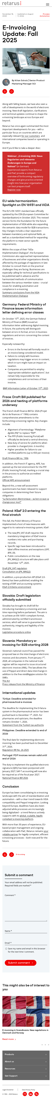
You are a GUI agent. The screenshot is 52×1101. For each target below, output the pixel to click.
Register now (14, 189)
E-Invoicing (20, 854)
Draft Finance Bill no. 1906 (15, 458)
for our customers (30, 135)
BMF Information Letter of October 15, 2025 (25, 388)
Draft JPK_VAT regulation (14, 568)
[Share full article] (4, 91)
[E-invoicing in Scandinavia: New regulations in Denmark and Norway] (26, 1011)
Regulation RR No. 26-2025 (15, 750)
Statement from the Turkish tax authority (23, 725)
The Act (6, 680)
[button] (42, 1044)
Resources (10, 1069)
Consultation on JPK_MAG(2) (16, 571)
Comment (10, 895)
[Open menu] (48, 4)
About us (9, 1062)
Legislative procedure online (16, 632)
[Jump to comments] (11, 91)
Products (9, 1054)
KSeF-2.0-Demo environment (16, 587)
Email (8, 943)
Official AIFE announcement (16, 480)
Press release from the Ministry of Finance (23, 684)
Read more (8, 1039)
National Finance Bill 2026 (15, 777)
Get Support (11, 1076)
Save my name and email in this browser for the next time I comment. (26, 950)
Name (8, 931)
